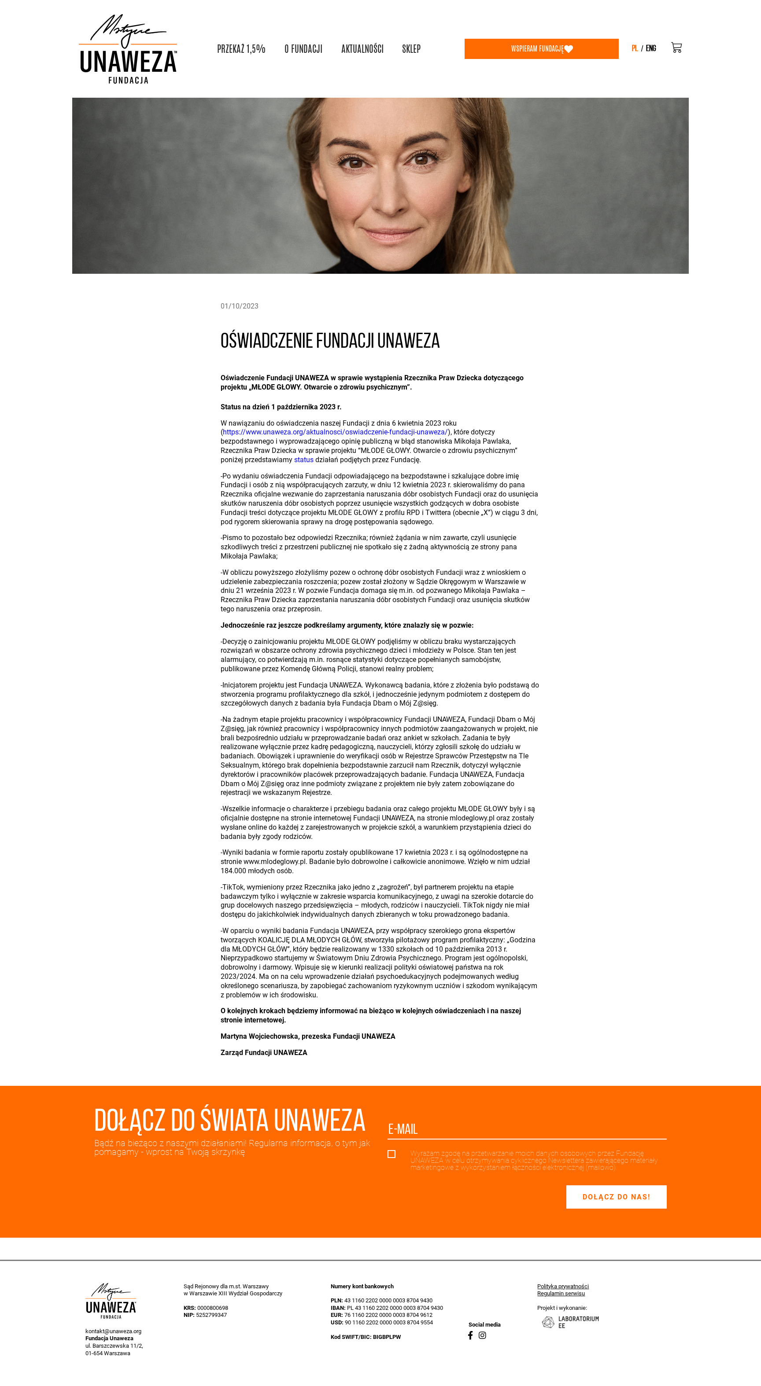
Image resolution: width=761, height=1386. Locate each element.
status (304, 460)
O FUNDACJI (303, 48)
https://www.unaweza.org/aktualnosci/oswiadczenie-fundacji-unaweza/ (335, 432)
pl (635, 48)
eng (651, 48)
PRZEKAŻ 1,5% (241, 48)
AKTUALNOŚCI (362, 48)
